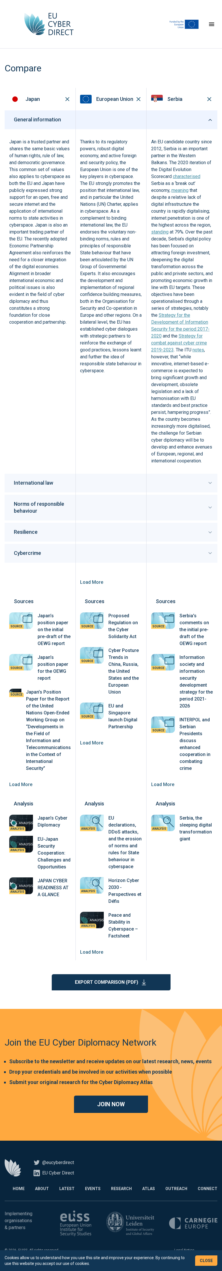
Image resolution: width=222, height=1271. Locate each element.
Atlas (148, 1188)
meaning (179, 190)
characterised (186, 176)
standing (160, 232)
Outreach (176, 1188)
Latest (67, 1188)
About (42, 1188)
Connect (207, 1188)
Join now (111, 1104)
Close (206, 1260)
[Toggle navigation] (211, 24)
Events (93, 1188)
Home (19, 1188)
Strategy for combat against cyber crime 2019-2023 (179, 343)
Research (121, 1188)
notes (198, 350)
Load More (91, 582)
